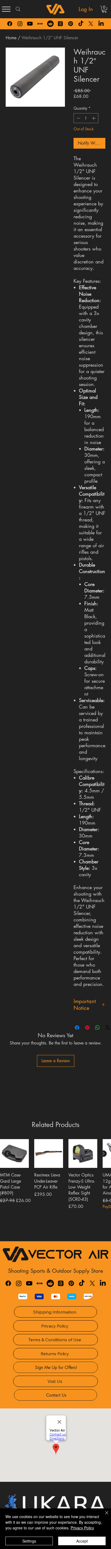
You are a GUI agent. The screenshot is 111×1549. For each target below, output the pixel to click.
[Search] (18, 9)
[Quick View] (14, 1153)
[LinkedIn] (101, 23)
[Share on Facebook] (77, 1027)
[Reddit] (50, 23)
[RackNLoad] (39, 1283)
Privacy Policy (82, 1527)
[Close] (103, 1515)
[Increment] (94, 118)
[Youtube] (30, 23)
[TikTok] (81, 23)
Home (11, 38)
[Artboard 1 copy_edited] (40, 23)
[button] (104, 9)
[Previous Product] (7, 1153)
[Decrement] (77, 118)
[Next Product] (103, 1153)
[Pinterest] (70, 23)
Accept (82, 1541)
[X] (91, 23)
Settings (29, 1541)
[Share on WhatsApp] (97, 1027)
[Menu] (6, 9)
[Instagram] (20, 23)
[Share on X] (108, 1027)
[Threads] (60, 23)
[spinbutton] (86, 118)
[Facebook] (9, 23)
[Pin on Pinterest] (87, 1027)
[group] (55, 1188)
